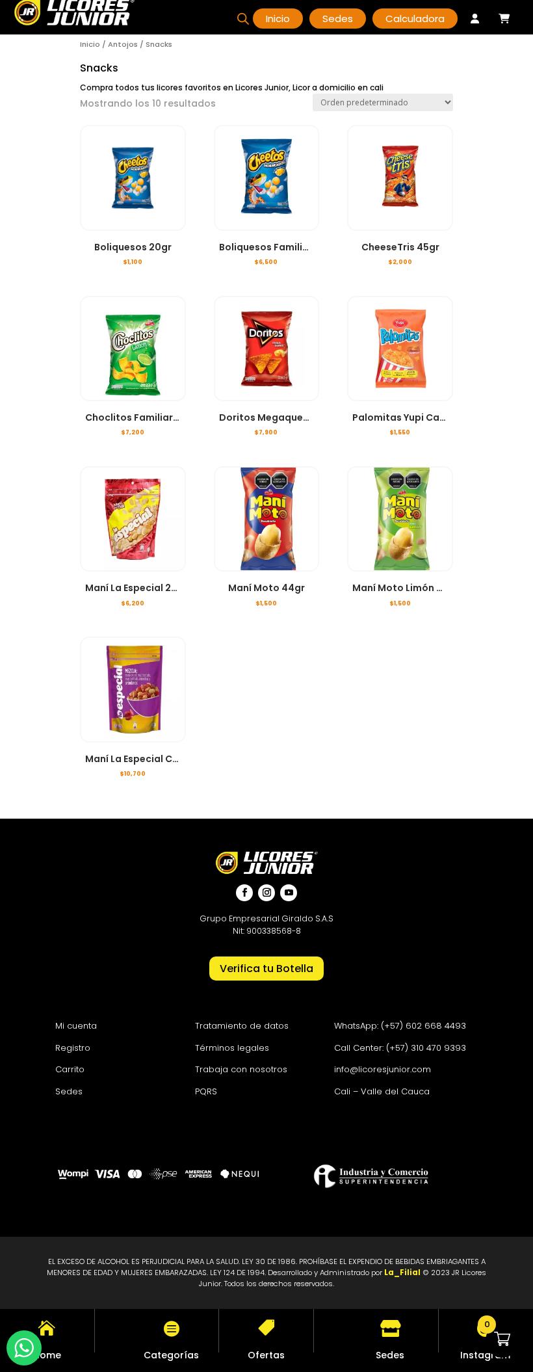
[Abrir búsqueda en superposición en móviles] (243, 18)
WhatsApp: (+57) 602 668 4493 (400, 1026)
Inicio (90, 44)
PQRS (206, 1091)
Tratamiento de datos (242, 1026)
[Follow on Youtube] (288, 892)
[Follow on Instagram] (266, 892)
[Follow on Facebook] (244, 892)
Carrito (69, 1069)
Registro (72, 1048)
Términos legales (232, 1048)
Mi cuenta (76, 1026)
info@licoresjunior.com (382, 1069)
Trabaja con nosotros (241, 1069)
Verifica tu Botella (266, 968)
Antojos (123, 44)
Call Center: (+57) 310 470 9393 (400, 1048)
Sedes (69, 1091)
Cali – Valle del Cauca (382, 1091)
